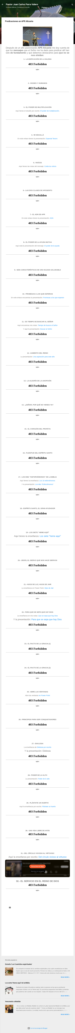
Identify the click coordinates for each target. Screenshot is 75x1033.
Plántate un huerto (49, 806)
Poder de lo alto (44, 779)
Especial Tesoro (51, 139)
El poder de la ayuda (51, 246)
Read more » (65, 977)
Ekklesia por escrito (44, 747)
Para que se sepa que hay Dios (46, 619)
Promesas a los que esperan (53, 298)
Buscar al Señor (46, 329)
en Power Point (44, 695)
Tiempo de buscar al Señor (48, 325)
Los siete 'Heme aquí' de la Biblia (17, 983)
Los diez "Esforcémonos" (44, 484)
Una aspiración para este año (44, 357)
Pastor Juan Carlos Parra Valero (22, 4)
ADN (51, 218)
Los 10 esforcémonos (47, 481)
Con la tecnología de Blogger (38, 1028)
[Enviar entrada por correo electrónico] (10, 908)
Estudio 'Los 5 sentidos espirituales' (18, 964)
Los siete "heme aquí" (50, 536)
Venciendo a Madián (13, 1001)
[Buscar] (72, 5)
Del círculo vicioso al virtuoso (52, 857)
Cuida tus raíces (50, 166)
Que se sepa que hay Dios (48, 616)
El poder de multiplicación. (50, 111)
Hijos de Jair (49, 588)
